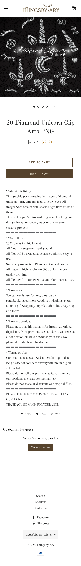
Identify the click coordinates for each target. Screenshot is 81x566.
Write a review (40, 447)
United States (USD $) (38, 534)
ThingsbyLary (45, 545)
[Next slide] (53, 106)
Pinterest (43, 523)
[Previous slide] (27, 106)
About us (40, 502)
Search (40, 496)
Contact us (40, 508)
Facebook (42, 517)
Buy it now (39, 173)
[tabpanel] (40, 56)
